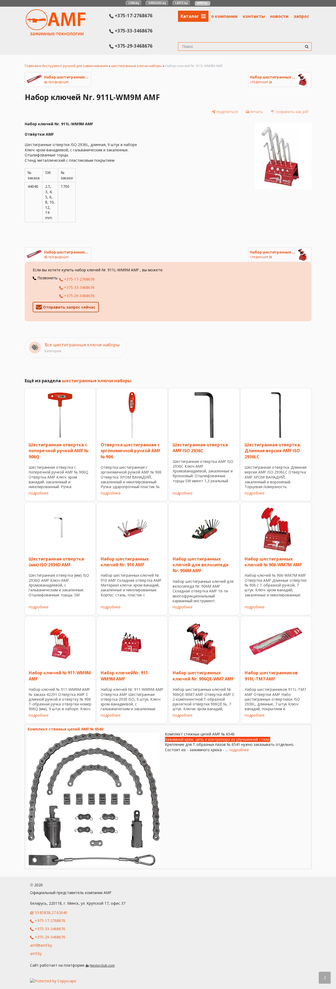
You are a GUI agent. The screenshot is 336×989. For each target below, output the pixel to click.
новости (279, 16)
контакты (254, 16)
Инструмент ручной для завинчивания (75, 65)
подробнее (39, 493)
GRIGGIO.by (157, 3)
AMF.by (202, 3)
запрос (301, 16)
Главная (32, 65)
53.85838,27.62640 (51, 912)
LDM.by (134, 3)
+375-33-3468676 (133, 31)
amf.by (36, 953)
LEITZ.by (181, 3)
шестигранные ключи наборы (136, 65)
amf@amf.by (41, 945)
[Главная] (56, 33)
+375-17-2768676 (133, 16)
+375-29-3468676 (133, 46)
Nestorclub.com (102, 965)
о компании (224, 16)
